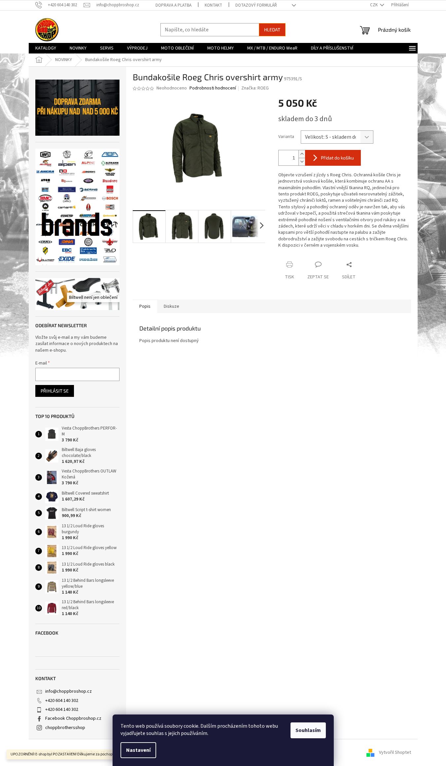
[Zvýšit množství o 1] (301, 154)
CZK (374, 5)
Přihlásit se (55, 391)
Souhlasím (308, 730)
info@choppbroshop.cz (68, 691)
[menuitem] (46, 48)
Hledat (272, 29)
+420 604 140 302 (61, 700)
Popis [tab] (145, 306)
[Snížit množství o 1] (301, 161)
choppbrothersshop (65, 727)
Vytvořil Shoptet (395, 752)
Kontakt (213, 5)
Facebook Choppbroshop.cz (73, 718)
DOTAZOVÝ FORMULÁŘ (256, 5)
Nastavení (138, 750)
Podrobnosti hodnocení (212, 88)
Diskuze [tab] (171, 306)
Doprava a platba (173, 5)
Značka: (255, 88)
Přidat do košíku (337, 157)
